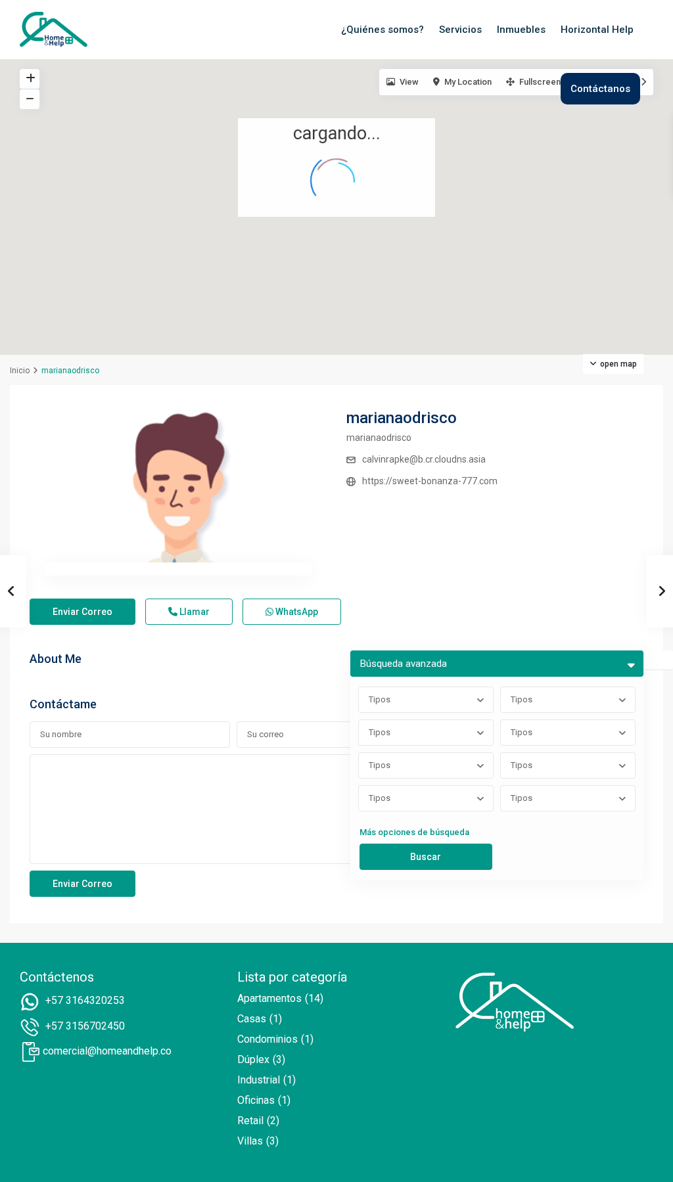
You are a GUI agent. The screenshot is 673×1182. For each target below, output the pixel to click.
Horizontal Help (597, 29)
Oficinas (256, 1100)
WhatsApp (295, 611)
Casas (251, 1018)
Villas (250, 1141)
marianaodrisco (401, 418)
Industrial (258, 1080)
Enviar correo (82, 611)
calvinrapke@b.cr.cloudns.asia (424, 459)
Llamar (193, 611)
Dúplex (253, 1059)
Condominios (267, 1039)
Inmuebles (521, 29)
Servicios (460, 29)
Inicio (20, 370)
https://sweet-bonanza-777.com (430, 481)
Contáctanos (600, 89)
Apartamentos (269, 998)
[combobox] (426, 700)
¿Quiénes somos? (382, 29)
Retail (250, 1120)
